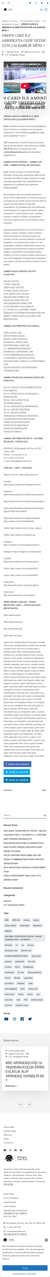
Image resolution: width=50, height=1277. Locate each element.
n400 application (35, 972)
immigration (28, 967)
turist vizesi (9, 994)
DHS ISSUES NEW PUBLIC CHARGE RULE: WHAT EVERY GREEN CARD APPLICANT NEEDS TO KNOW (24, 847)
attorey (26, 920)
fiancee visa (26, 950)
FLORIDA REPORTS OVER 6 (16, 956)
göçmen (8, 961)
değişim (8, 931)
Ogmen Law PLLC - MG (35, 51)
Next (44, 790)
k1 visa (21, 972)
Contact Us (8, 1142)
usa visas (9, 999)
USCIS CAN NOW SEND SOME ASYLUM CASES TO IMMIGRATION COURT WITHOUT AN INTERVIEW (24, 859)
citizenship (24, 925)
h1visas (8, 967)
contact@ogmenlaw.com (16, 1231)
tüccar (30, 994)
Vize (25, 999)
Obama (17, 978)
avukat (36, 920)
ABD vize (16, 920)
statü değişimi (11, 989)
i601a (17, 967)
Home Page (9, 1127)
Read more (10, 1086)
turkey (21, 994)
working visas (37, 999)
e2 (23, 945)
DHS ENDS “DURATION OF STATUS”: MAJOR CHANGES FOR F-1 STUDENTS (23, 938)
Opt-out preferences (19, 1274)
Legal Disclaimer (10, 1202)
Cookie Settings (10, 1206)
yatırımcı (8, 1005)
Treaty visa (32, 989)
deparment (37, 925)
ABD (6, 920)
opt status (9, 983)
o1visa (7, 978)
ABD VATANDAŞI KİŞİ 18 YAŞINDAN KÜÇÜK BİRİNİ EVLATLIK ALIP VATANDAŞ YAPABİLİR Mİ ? (24, 1071)
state (30, 983)
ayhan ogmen (10, 925)
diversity (8, 945)
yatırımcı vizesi (22, 1005)
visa (18, 999)
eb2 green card (11, 950)
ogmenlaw (28, 978)
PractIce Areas (10, 1131)
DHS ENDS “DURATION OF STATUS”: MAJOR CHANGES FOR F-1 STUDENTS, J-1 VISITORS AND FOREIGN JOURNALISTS (25, 834)
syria (23, 989)
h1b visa (31, 961)
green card (36, 956)
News (6, 1138)
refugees (21, 983)
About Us (8, 1134)
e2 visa (30, 945)
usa (38, 994)
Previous (8, 790)
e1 (17, 945)
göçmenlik (19, 961)
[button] (46, 1240)
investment (9, 972)
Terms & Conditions (11, 1198)
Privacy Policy (31, 1274)
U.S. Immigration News (15, 54)
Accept (25, 1268)
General (7, 900)
